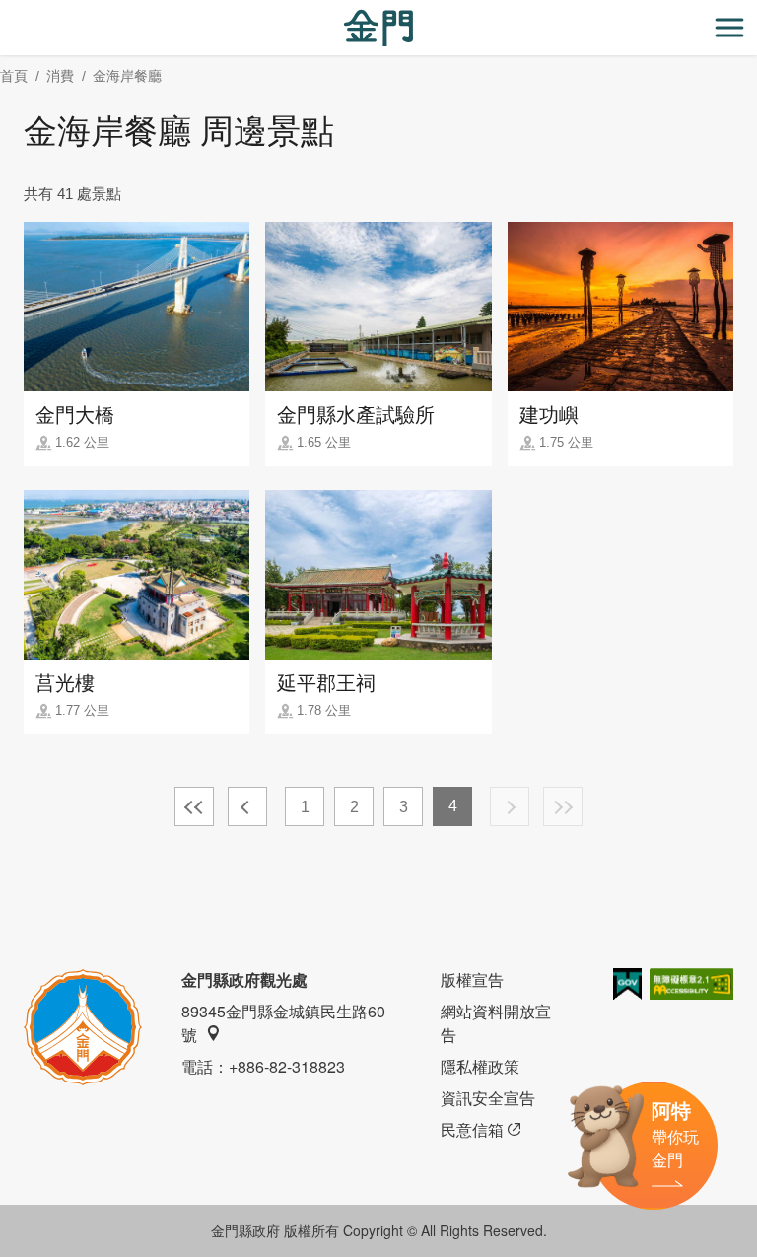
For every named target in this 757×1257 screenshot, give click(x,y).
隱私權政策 (480, 1066)
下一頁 (509, 806)
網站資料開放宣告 (496, 1023)
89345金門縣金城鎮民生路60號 (283, 1023)
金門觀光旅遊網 (378, 28)
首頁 (14, 76)
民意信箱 (472, 1129)
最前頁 (194, 806)
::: (6, 11)
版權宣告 (472, 979)
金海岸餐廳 (127, 76)
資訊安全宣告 (488, 1097)
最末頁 (563, 806)
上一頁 (247, 806)
